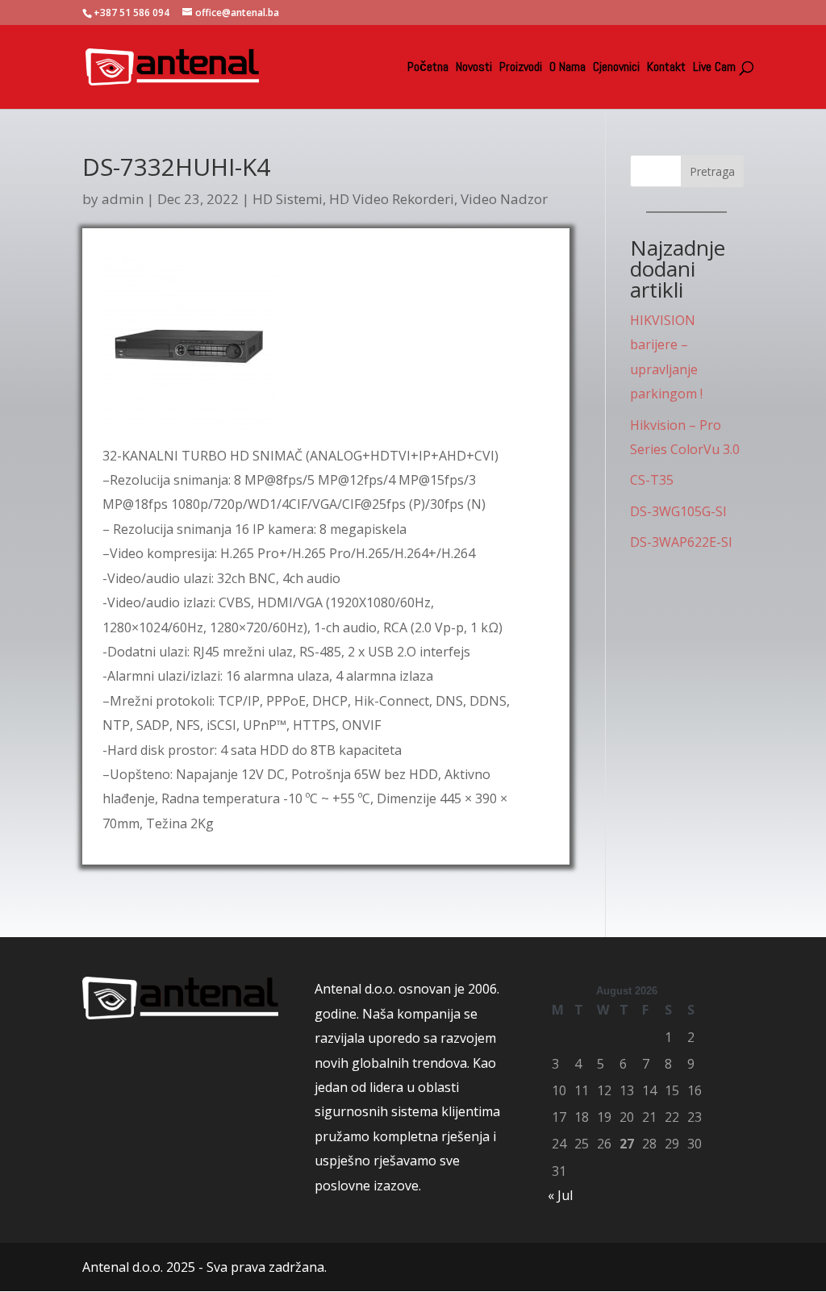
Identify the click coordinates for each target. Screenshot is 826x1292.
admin (123, 199)
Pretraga (712, 171)
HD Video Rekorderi (391, 199)
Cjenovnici (616, 68)
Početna (427, 68)
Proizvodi (520, 68)
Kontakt (666, 68)
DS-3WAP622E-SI (681, 542)
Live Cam (714, 68)
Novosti (474, 68)
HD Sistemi (287, 199)
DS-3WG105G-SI (678, 511)
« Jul (560, 1195)
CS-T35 (652, 480)
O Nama (567, 68)
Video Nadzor (504, 199)
